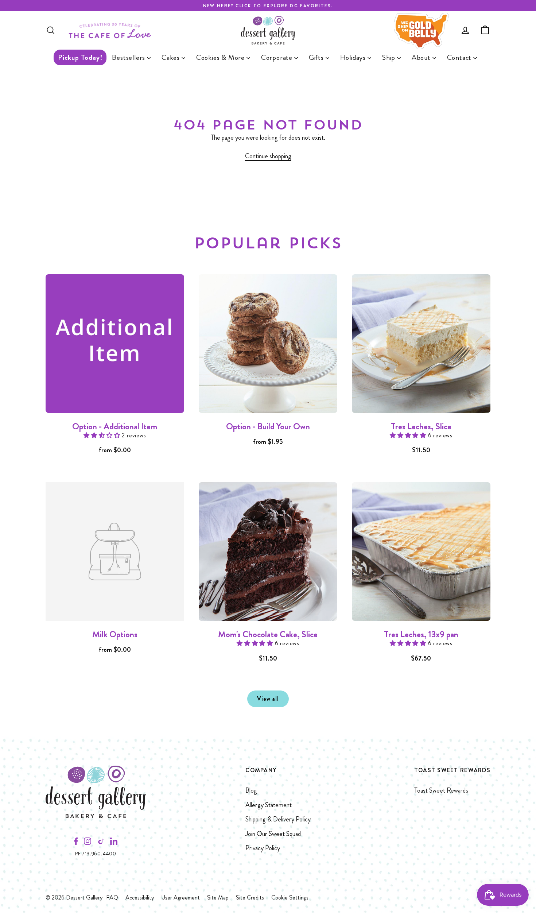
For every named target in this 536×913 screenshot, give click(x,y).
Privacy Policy (262, 848)
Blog (251, 790)
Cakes (172, 57)
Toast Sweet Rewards (441, 790)
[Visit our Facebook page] (76, 843)
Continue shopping (268, 156)
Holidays (354, 57)
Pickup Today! (80, 57)
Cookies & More (221, 57)
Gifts (317, 57)
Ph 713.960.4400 (95, 853)
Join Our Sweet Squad (273, 834)
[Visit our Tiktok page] (100, 843)
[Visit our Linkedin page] (113, 843)
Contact (460, 57)
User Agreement (180, 897)
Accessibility (139, 897)
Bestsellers (129, 57)
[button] (102, 435)
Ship (389, 57)
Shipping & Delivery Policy (278, 819)
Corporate (277, 57)
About (422, 57)
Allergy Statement (268, 805)
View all (268, 699)
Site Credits (250, 897)
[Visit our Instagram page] (87, 843)
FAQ (112, 897)
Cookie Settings (289, 897)
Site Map (218, 897)
